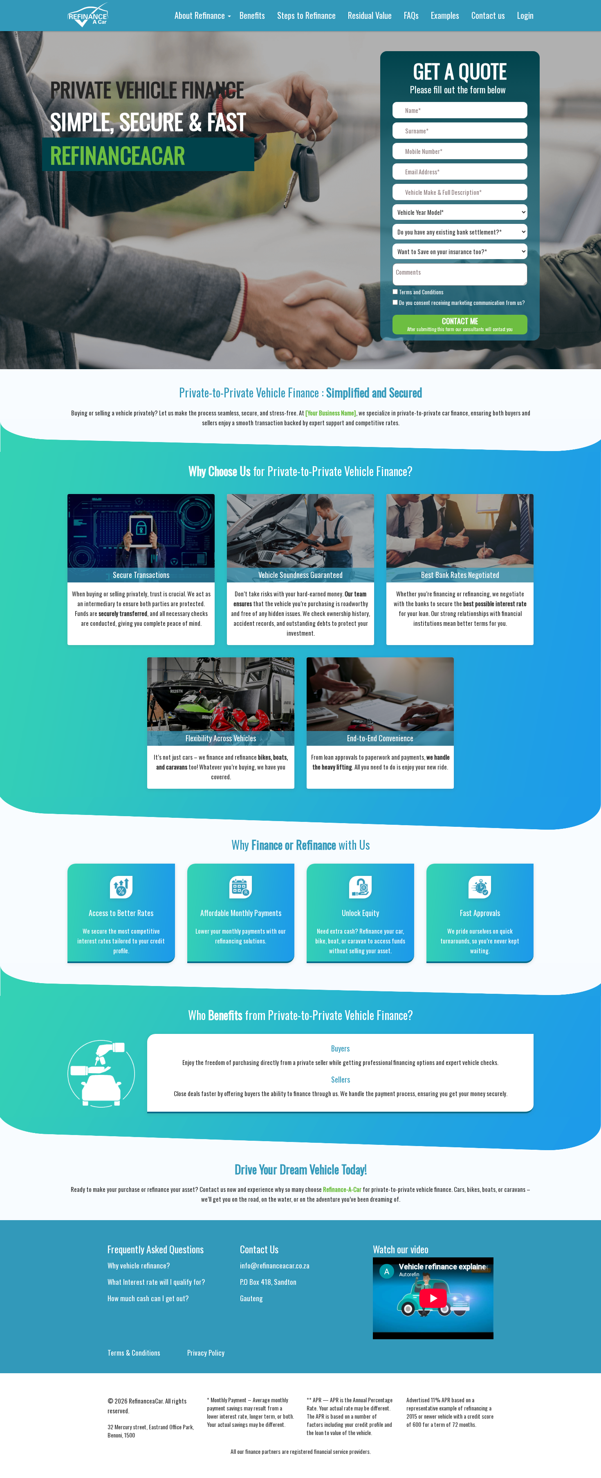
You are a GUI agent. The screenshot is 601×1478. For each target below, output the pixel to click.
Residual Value (370, 15)
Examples (445, 15)
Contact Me (460, 324)
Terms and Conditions (421, 292)
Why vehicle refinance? (139, 1265)
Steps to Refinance (306, 15)
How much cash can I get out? (148, 1298)
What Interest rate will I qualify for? (156, 1282)
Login (525, 15)
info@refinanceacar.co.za (274, 1265)
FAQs (411, 15)
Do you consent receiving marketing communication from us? (462, 303)
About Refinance (201, 15)
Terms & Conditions (134, 1352)
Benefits (252, 15)
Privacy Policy (205, 1352)
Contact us (488, 15)
